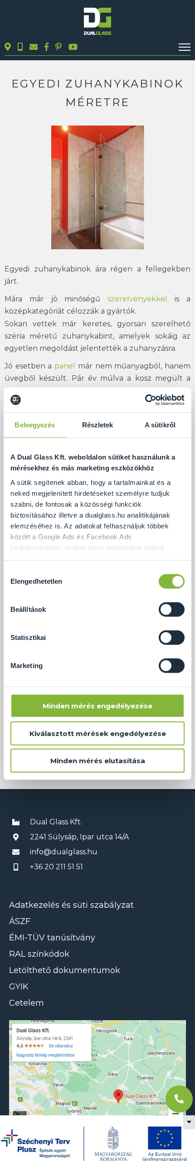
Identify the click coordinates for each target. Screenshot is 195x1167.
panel (66, 366)
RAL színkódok (39, 954)
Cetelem (26, 1003)
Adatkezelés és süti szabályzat (71, 905)
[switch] (172, 609)
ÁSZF (19, 921)
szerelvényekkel (134, 299)
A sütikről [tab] (160, 425)
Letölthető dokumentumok (64, 970)
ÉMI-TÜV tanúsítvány (52, 938)
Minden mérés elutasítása (97, 760)
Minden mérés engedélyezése (97, 706)
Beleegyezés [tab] (35, 425)
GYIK (19, 987)
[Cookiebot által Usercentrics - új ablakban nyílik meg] (145, 400)
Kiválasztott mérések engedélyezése (97, 733)
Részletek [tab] (97, 425)
